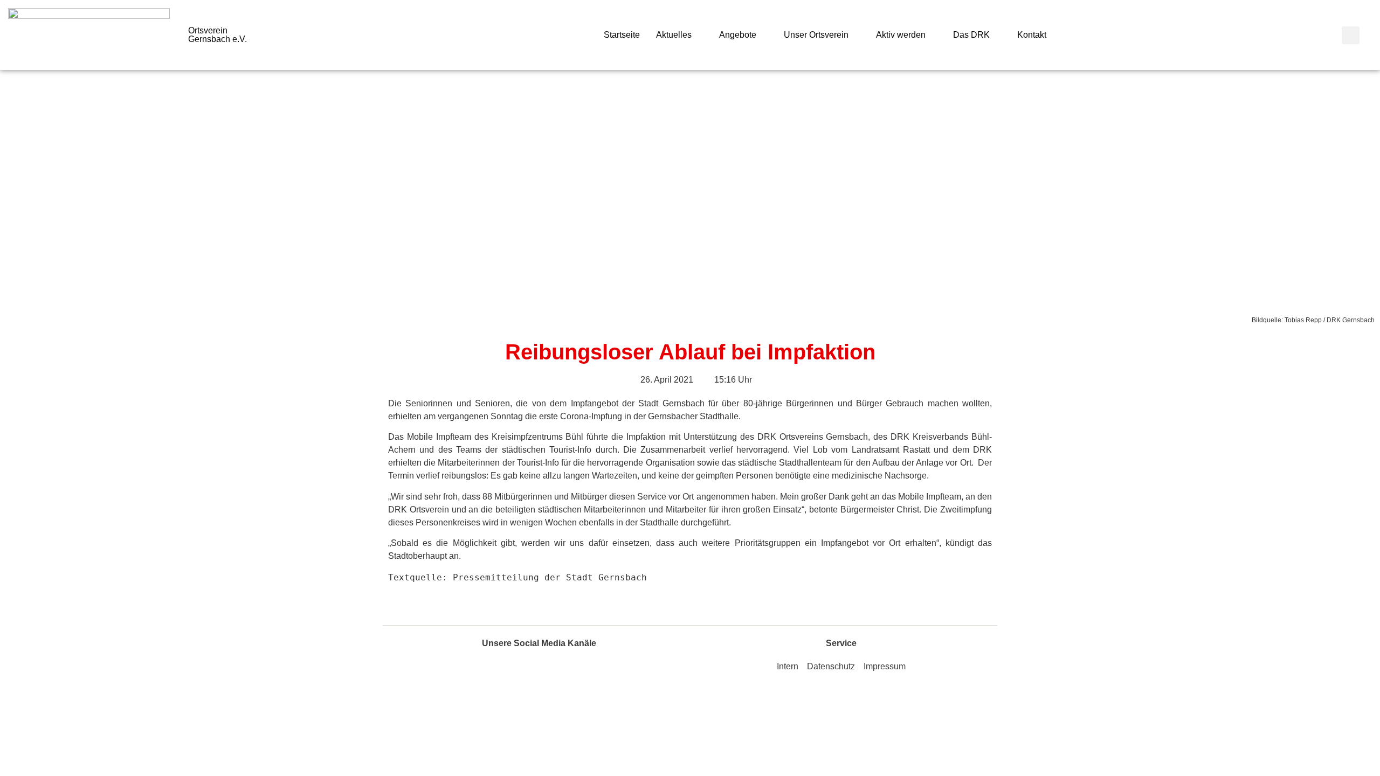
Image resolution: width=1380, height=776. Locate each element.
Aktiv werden (901, 34)
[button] (1351, 35)
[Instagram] (551, 671)
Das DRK (971, 34)
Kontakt (1031, 34)
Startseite (622, 34)
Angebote (737, 34)
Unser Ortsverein (816, 34)
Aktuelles (674, 34)
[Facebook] (527, 671)
